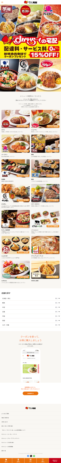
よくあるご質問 (5, 413)
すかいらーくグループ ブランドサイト (10, 438)
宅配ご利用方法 (5, 417)
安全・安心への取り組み (7, 426)
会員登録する (30, 393)
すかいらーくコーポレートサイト (9, 434)
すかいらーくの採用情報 (7, 446)
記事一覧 (3, 450)
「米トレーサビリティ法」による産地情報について (13, 430)
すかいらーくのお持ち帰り (7, 442)
